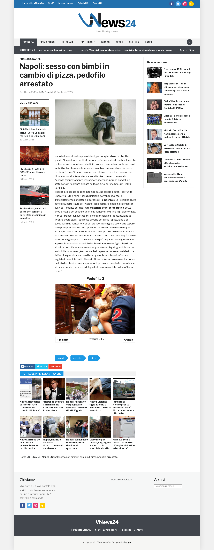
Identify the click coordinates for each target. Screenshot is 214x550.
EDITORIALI (67, 42)
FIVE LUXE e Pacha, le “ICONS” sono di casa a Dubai (32, 172)
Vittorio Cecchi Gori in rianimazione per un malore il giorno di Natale (177, 134)
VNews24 (107, 522)
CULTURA (134, 42)
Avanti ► (129, 339)
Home (23, 457)
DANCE (149, 42)
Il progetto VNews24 (33, 3)
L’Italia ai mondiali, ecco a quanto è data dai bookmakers (177, 119)
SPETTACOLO (88, 42)
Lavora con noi (65, 3)
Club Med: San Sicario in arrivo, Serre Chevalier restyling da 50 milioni (33, 132)
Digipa (127, 542)
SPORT (119, 42)
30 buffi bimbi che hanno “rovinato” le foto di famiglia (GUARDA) (176, 104)
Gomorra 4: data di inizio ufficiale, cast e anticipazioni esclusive (177, 163)
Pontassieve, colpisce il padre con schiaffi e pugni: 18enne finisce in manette (33, 213)
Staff (51, 3)
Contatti (97, 3)
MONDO (105, 42)
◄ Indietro (62, 339)
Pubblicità (83, 3)
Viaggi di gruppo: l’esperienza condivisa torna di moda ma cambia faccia (115, 50)
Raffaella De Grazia (41, 92)
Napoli (36, 59)
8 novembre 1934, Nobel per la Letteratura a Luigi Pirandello (177, 72)
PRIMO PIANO (47, 42)
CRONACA (28, 42)
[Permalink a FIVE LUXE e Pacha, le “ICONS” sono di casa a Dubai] (34, 157)
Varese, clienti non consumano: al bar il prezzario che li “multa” (176, 177)
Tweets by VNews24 (120, 479)
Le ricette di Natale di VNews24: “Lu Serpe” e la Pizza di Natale (177, 148)
